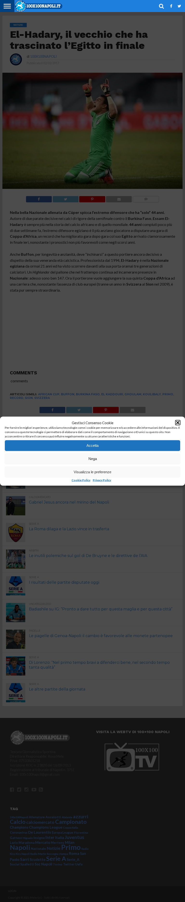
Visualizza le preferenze (92, 472)
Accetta (92, 445)
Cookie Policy (81, 480)
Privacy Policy (102, 480)
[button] (177, 422)
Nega (92, 459)
